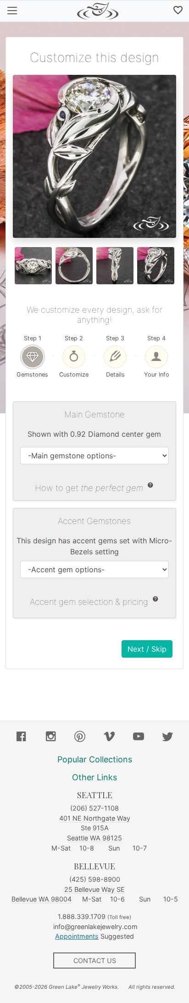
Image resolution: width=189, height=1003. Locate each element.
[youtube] (138, 737)
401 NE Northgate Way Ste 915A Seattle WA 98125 (94, 828)
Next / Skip (147, 649)
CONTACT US (94, 960)
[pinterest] (80, 737)
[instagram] (51, 737)
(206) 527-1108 (94, 808)
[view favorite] (177, 11)
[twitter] (167, 737)
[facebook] (21, 737)
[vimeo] (109, 737)
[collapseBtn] (12, 11)
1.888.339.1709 (82, 916)
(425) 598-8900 (94, 879)
